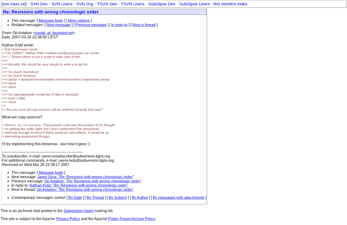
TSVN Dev (107, 4)
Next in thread (144, 25)
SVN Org (84, 4)
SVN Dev (39, 4)
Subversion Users (78, 211)
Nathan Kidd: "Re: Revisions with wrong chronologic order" (79, 185)
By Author (140, 198)
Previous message (90, 25)
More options (79, 21)
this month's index (230, 4)
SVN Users (61, 4)
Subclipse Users (194, 4)
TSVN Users (132, 4)
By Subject (118, 198)
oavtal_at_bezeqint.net (54, 33)
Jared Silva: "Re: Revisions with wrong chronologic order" (85, 177)
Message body (51, 21)
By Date (75, 198)
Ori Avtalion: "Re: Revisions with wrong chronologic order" (92, 181)
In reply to (119, 25)
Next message (59, 25)
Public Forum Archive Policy (131, 219)
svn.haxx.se (14, 4)
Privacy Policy (68, 219)
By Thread (95, 198)
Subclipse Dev (161, 4)
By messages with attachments (178, 198)
